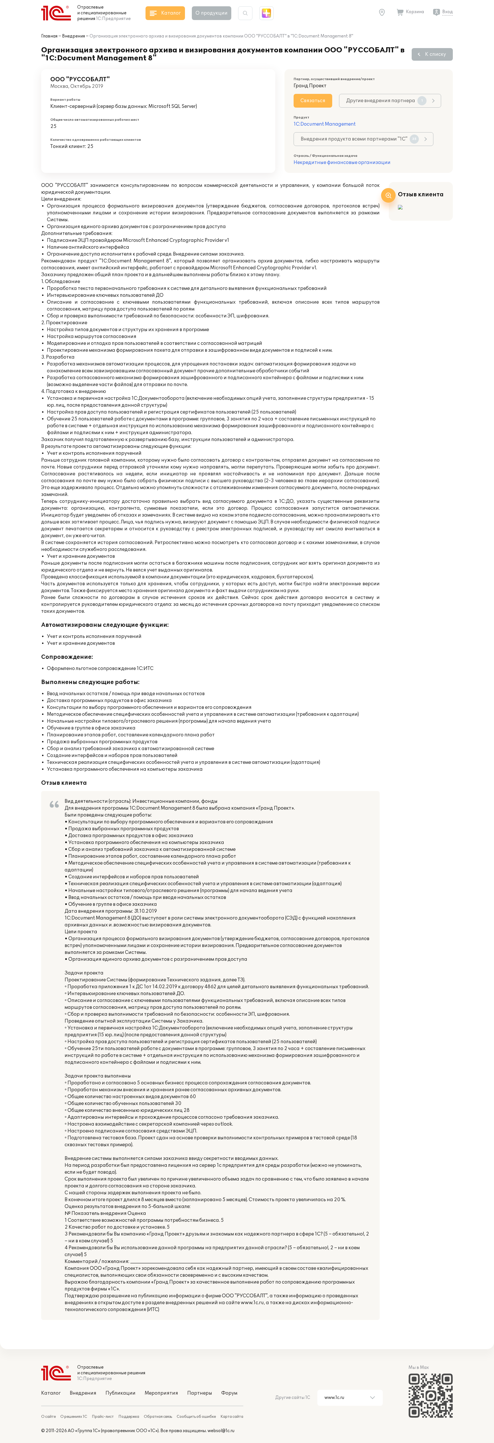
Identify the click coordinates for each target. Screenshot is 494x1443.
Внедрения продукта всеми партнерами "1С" (359, 139)
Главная (49, 36)
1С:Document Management (325, 124)
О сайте (48, 1416)
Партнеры (199, 1393)
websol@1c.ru (221, 1430)
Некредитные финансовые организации (342, 162)
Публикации (120, 1393)
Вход (447, 11)
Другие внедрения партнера (384, 101)
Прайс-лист (103, 1416)
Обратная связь (158, 1416)
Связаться (312, 101)
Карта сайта (231, 1416)
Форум (229, 1393)
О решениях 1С (73, 1416)
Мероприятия (161, 1393)
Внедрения (73, 36)
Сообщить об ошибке (196, 1416)
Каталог (51, 1393)
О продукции (212, 13)
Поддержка (128, 1416)
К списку (435, 54)
